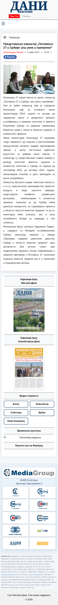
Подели (11, 57)
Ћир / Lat (14, 16)
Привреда (14, 37)
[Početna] (29, 7)
